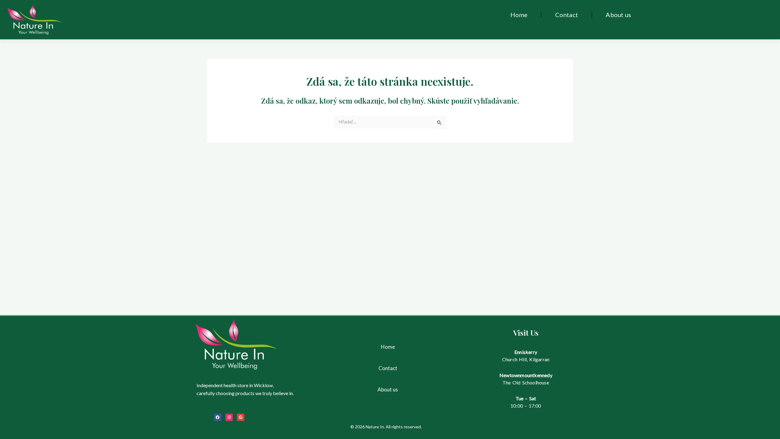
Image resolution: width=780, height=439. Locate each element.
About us (618, 14)
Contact (566, 14)
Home (518, 14)
